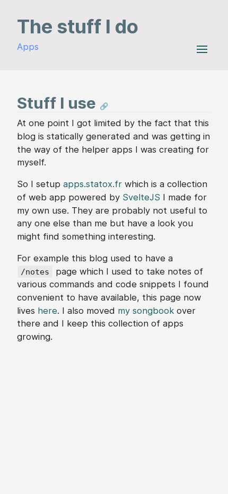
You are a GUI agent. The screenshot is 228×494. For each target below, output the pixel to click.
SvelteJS (141, 197)
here (47, 310)
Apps (28, 46)
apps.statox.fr (92, 184)
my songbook (146, 310)
